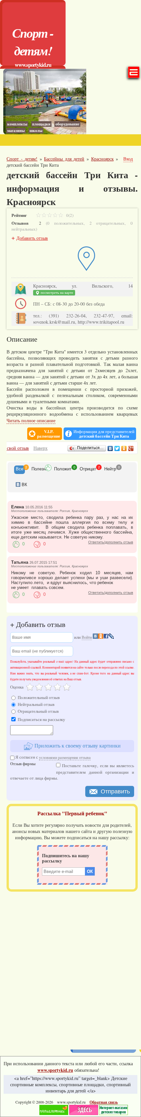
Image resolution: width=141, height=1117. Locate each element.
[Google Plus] (131, 448)
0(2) (69, 215)
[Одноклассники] (124, 448)
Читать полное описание (31, 420)
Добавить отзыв (32, 238)
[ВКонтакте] (110, 448)
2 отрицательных (107, 223)
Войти (87, 637)
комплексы (17, 124)
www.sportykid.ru (33, 65)
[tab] (19, 469)
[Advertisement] (70, 968)
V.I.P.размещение (48, 433)
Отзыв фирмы (22, 764)
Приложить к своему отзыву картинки (77, 745)
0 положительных (65, 223)
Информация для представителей (103, 433)
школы (36, 130)
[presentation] (19, 469)
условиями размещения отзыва (65, 757)
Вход (128, 159)
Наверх (40, 448)
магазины (16, 130)
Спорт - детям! (32, 41)
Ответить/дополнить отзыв (110, 542)
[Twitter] (117, 448)
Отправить (115, 791)
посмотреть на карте (56, 292)
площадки (41, 124)
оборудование (67, 124)
